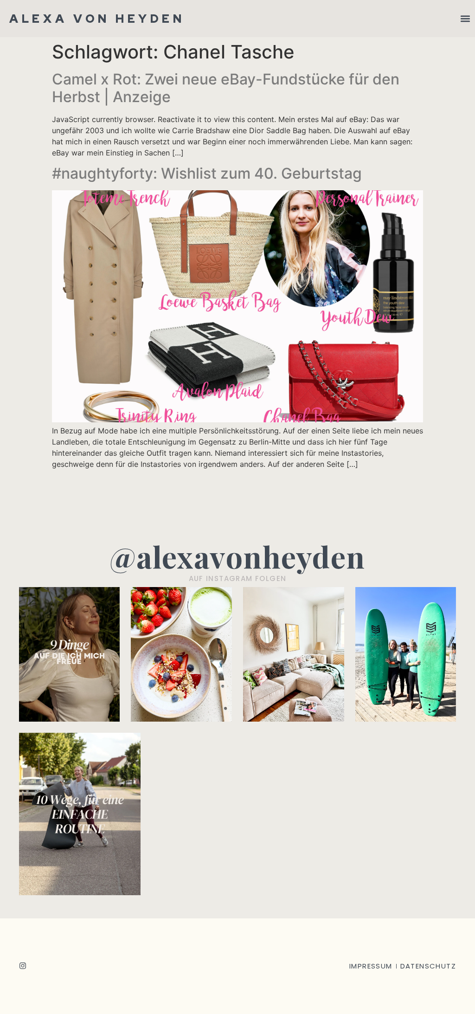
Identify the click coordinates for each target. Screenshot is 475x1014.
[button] (465, 18)
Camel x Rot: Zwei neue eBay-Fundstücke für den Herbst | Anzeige (225, 88)
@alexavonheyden (237, 556)
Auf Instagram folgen (238, 578)
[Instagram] (22, 965)
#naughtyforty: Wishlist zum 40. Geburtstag (207, 173)
